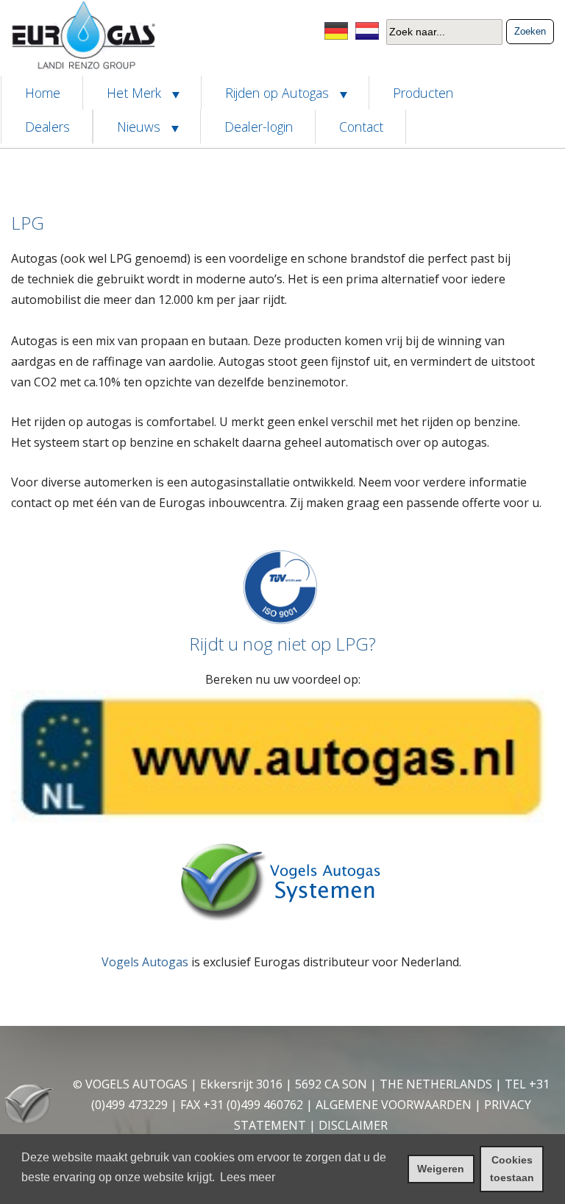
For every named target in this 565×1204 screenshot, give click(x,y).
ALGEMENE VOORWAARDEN (394, 1105)
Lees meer (247, 1177)
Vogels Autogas (145, 962)
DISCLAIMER (353, 1125)
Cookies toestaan (512, 1168)
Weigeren (440, 1169)
